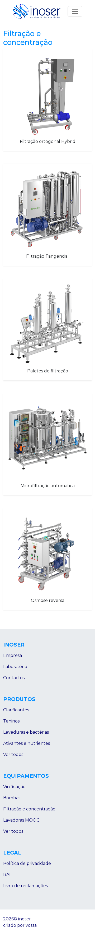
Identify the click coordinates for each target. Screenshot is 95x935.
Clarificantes (16, 709)
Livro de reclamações (25, 885)
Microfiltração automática (48, 485)
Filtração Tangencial (47, 256)
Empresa (12, 655)
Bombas (11, 797)
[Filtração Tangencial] (47, 209)
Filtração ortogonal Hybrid (47, 141)
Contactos (14, 677)
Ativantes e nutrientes (26, 743)
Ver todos (13, 754)
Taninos (11, 721)
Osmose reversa (47, 600)
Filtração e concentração (29, 808)
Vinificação (14, 786)
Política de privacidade (27, 863)
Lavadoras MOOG (21, 820)
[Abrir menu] (75, 11)
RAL (7, 874)
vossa (31, 925)
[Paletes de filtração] (47, 324)
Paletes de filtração (47, 370)
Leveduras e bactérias (26, 732)
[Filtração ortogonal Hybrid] (47, 95)
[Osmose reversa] (47, 554)
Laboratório (15, 666)
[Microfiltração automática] (47, 439)
